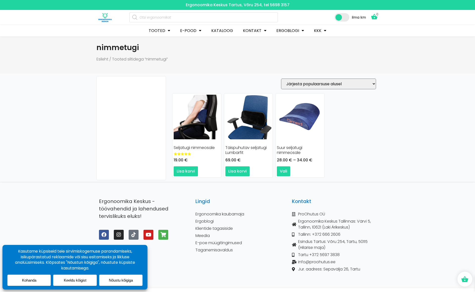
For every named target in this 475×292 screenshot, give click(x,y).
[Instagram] (119, 235)
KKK (317, 30)
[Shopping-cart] (163, 235)
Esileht (102, 59)
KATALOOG (222, 30)
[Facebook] (104, 235)
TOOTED (157, 30)
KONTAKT (252, 30)
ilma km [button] (359, 17)
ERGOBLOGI (287, 30)
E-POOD (188, 30)
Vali (283, 171)
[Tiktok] (134, 235)
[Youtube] (148, 235)
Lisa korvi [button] (186, 171)
